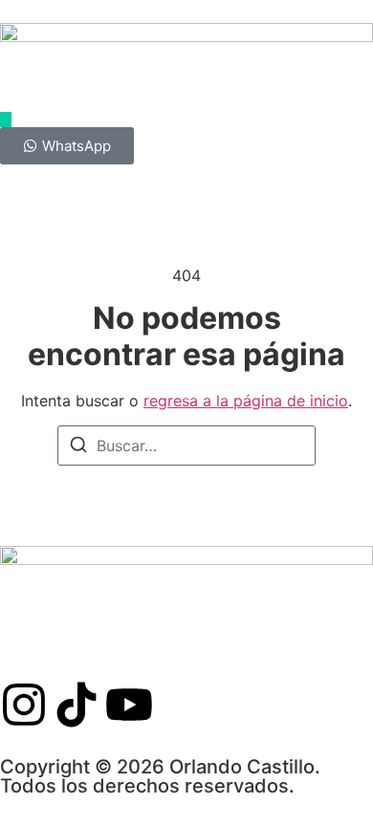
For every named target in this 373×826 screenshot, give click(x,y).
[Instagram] (24, 704)
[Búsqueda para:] (186, 445)
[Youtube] (129, 704)
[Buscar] (78, 447)
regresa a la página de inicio (245, 400)
